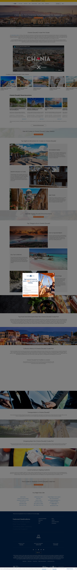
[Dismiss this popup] (53, 274)
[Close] (76, 568)
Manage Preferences (70, 568)
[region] (38, 568)
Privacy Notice (44, 569)
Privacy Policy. (26, 293)
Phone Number (25, 290)
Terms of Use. (54, 569)
